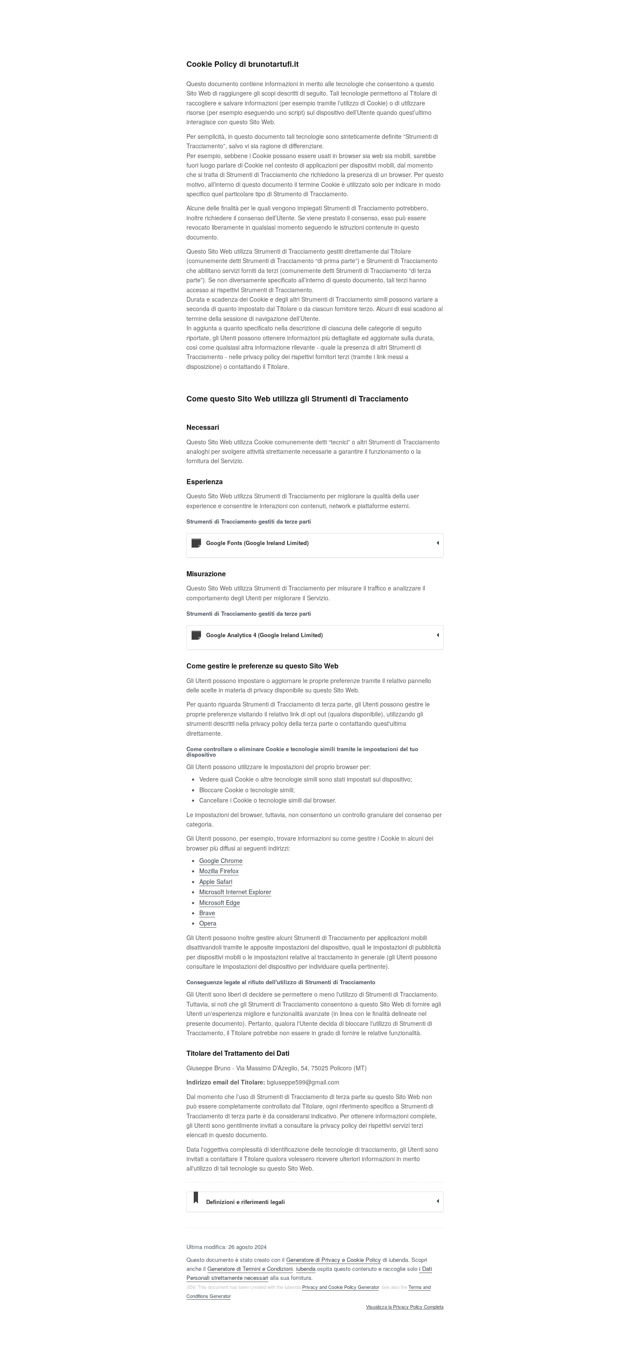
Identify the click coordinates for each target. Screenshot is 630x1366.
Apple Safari (215, 881)
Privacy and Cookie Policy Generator (340, 1286)
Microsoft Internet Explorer (235, 891)
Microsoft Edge (219, 902)
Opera (207, 923)
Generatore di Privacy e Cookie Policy (333, 1259)
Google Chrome (221, 860)
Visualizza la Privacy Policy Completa (405, 1306)
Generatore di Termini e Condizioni (250, 1268)
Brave (207, 912)
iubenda (305, 1268)
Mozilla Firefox (219, 870)
